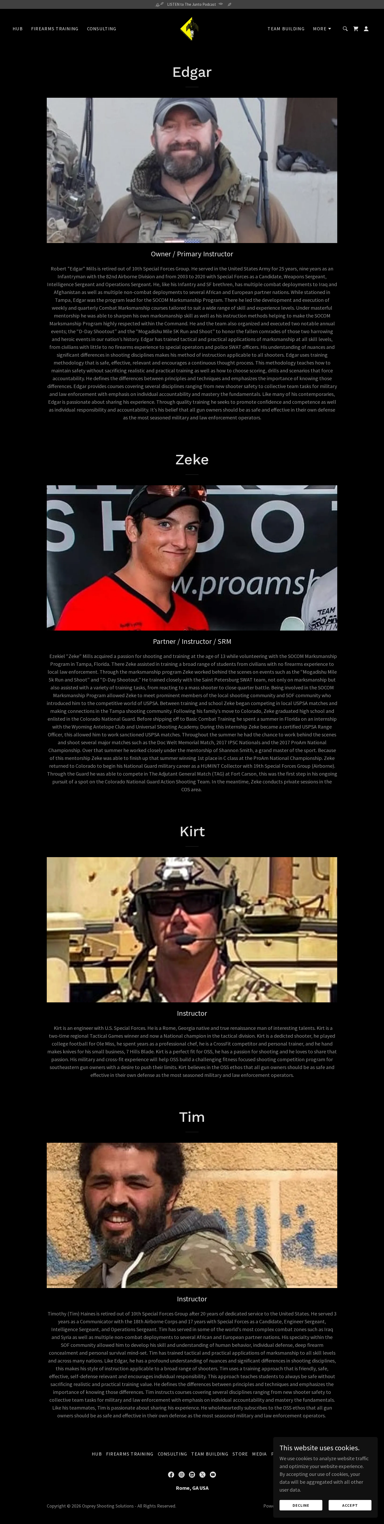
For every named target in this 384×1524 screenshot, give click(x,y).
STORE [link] (240, 1454)
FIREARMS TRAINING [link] (55, 29)
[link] (192, 28)
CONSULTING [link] (102, 29)
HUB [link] (18, 29)
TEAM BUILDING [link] (286, 29)
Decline (301, 1505)
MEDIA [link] (259, 1454)
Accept (350, 1505)
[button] (322, 29)
